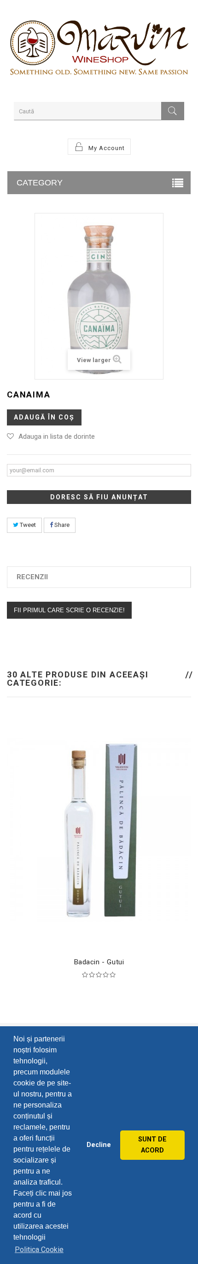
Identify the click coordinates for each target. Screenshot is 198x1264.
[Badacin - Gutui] (99, 829)
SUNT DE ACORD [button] (152, 1144)
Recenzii (32, 577)
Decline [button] (99, 1145)
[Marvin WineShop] (99, 49)
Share (61, 524)
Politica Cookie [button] (39, 1249)
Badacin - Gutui (99, 962)
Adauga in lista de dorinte (56, 436)
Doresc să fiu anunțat (99, 497)
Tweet (27, 524)
